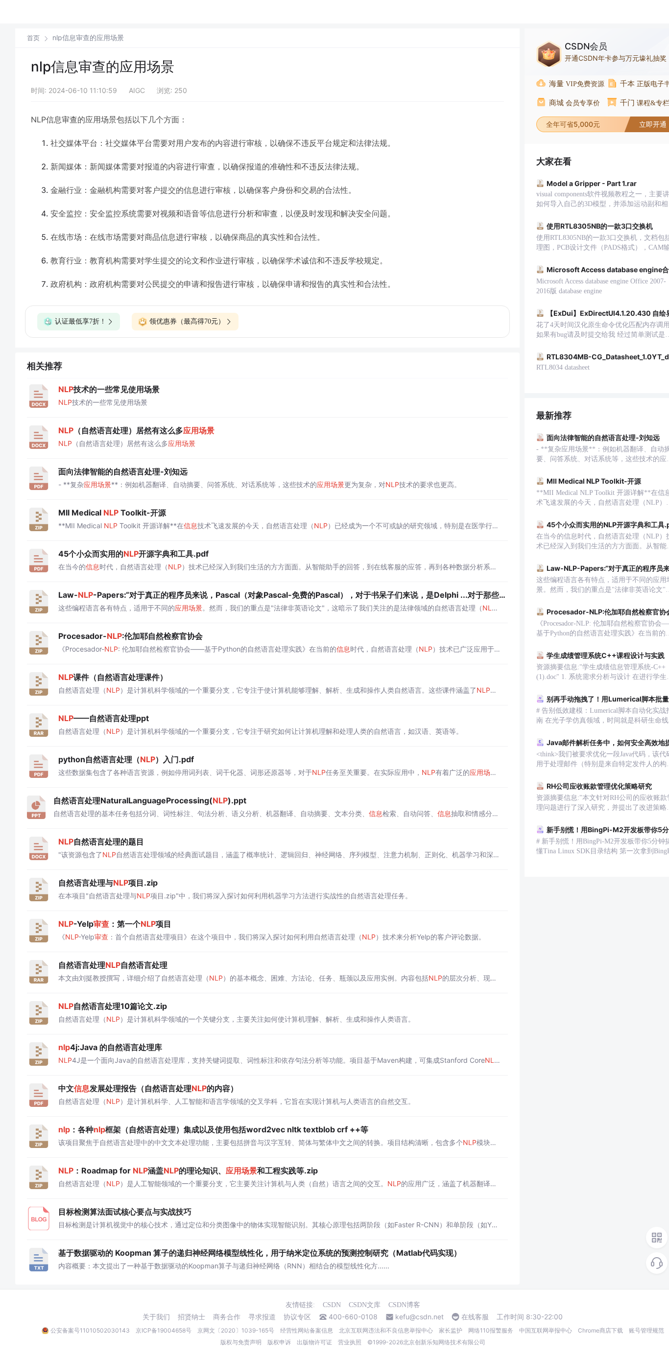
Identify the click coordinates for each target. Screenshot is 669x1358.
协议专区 (297, 1317)
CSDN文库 (365, 1305)
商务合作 (226, 1317)
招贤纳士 (191, 1317)
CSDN (332, 1305)
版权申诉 (279, 1342)
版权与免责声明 (241, 1342)
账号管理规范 (646, 1330)
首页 (33, 38)
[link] (33, 37)
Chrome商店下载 (600, 1330)
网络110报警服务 (490, 1330)
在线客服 (475, 1317)
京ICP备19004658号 (163, 1330)
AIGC (137, 90)
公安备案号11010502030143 (90, 1330)
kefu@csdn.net (419, 1317)
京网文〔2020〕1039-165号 (235, 1330)
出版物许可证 (314, 1342)
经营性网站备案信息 (306, 1330)
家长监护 (450, 1330)
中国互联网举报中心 (545, 1330)
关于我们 (156, 1317)
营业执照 (349, 1342)
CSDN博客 (404, 1305)
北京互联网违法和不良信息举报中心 (386, 1330)
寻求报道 (262, 1317)
